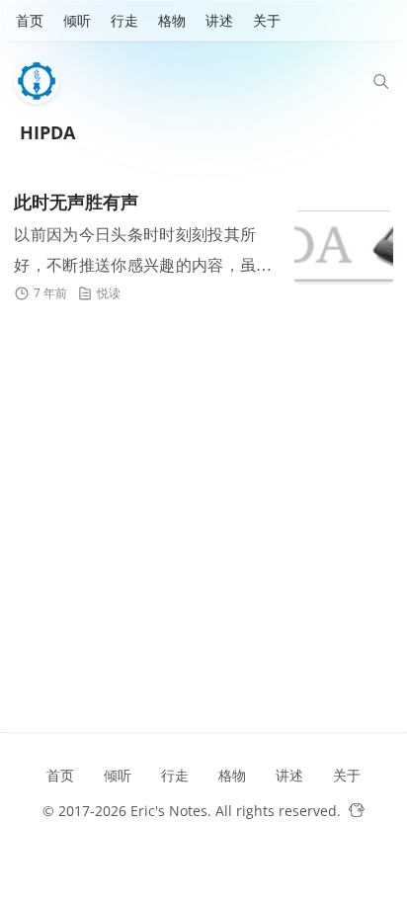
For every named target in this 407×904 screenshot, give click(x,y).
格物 (172, 20)
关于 (267, 20)
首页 (29, 20)
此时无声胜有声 (76, 202)
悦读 (109, 293)
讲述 (219, 20)
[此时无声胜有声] (343, 247)
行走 (124, 20)
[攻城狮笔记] (41, 81)
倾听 (77, 20)
